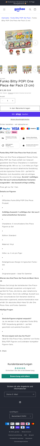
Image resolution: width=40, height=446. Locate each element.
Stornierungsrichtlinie (21, 441)
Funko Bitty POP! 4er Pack (21, 18)
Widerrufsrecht (26, 432)
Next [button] (35, 43)
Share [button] (4, 351)
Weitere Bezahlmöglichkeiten (20, 119)
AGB (25, 435)
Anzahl (2, 96)
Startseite (5, 18)
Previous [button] (5, 43)
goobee (17, 432)
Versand (10, 93)
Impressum (28, 438)
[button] (4, 9)
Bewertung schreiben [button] (20, 376)
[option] (20, 42)
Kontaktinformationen (16, 438)
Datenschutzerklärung (15, 435)
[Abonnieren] (33, 394)
